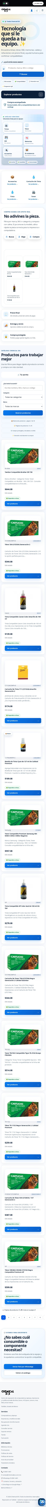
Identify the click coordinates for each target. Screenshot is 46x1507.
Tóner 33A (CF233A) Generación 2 (17, 544)
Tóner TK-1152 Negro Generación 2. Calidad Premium (21, 1126)
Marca (5, 402)
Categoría (6, 393)
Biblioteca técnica (6, 1447)
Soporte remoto (6, 1431)
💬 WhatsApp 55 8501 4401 (9, 1478)
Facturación (5, 1438)
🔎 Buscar (23, 74)
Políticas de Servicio (7, 1456)
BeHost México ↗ (6, 1488)
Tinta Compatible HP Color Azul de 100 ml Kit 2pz (22, 907)
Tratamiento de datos (8, 1463)
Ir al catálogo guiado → (15, 244)
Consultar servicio (6, 1428)
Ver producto (23, 504)
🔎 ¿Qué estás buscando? (12, 62)
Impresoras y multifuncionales (10, 1419)
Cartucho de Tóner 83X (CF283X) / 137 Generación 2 (19, 1199)
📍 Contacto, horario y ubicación (11, 1481)
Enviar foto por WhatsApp (23, 1367)
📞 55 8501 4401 (38, 3)
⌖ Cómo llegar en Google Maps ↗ (11, 1484)
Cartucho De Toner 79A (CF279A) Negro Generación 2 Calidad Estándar (20, 979)
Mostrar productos (23, 413)
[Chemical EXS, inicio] (6, 10)
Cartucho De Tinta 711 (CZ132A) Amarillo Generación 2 (20, 690)
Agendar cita (5, 1425)
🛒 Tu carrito (23, 375)
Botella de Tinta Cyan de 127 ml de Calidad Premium (21, 762)
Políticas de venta (6, 1453)
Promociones (5, 1450)
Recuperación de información (10, 1422)
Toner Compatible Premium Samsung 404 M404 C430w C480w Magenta (21, 835)
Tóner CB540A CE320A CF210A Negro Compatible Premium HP (19, 1271)
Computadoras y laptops (9, 1415)
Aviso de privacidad (7, 1460)
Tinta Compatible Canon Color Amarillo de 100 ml (23, 618)
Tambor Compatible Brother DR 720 (18, 472)
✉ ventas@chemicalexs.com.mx (11, 1475)
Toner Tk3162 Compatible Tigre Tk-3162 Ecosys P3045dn (23, 1054)
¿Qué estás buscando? (10, 384)
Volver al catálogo (23, 1373)
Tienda (3, 1435)
